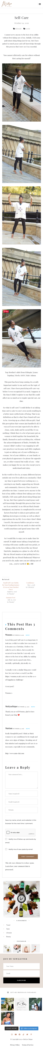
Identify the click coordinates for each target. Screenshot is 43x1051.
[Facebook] (19, 1034)
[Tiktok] (23, 1034)
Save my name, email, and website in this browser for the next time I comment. (20, 821)
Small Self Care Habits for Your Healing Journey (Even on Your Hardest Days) (10, 586)
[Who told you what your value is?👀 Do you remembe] (35, 1004)
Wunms (8, 634)
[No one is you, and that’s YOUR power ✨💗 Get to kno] (7, 1018)
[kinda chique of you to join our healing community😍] (7, 1004)
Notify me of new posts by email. (21, 849)
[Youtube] (16, 1034)
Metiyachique (11, 706)
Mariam (8, 728)
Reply (28, 635)
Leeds (27, 29)
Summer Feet (11, 598)
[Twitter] (27, 1034)
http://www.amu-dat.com (14, 753)
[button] (39, 4)
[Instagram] (12, 1034)
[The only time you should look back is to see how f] (21, 1004)
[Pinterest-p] (31, 1034)
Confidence (30, 583)
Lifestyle (18, 29)
